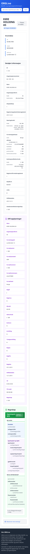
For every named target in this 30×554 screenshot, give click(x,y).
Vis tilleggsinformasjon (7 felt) (14, 511)
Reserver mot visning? (13, 522)
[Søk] (20, 9)
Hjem (25, 10)
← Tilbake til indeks (21, 23)
